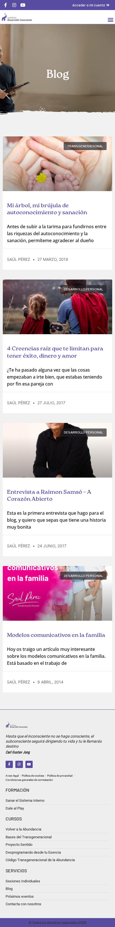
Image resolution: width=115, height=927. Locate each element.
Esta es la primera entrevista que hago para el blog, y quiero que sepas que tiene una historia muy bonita (56, 520)
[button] (110, 19)
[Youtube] (29, 764)
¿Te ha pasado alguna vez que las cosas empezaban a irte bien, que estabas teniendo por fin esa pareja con (54, 377)
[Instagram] (19, 764)
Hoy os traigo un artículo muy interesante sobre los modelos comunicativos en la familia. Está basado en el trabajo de (56, 656)
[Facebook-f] (9, 764)
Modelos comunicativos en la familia (56, 635)
